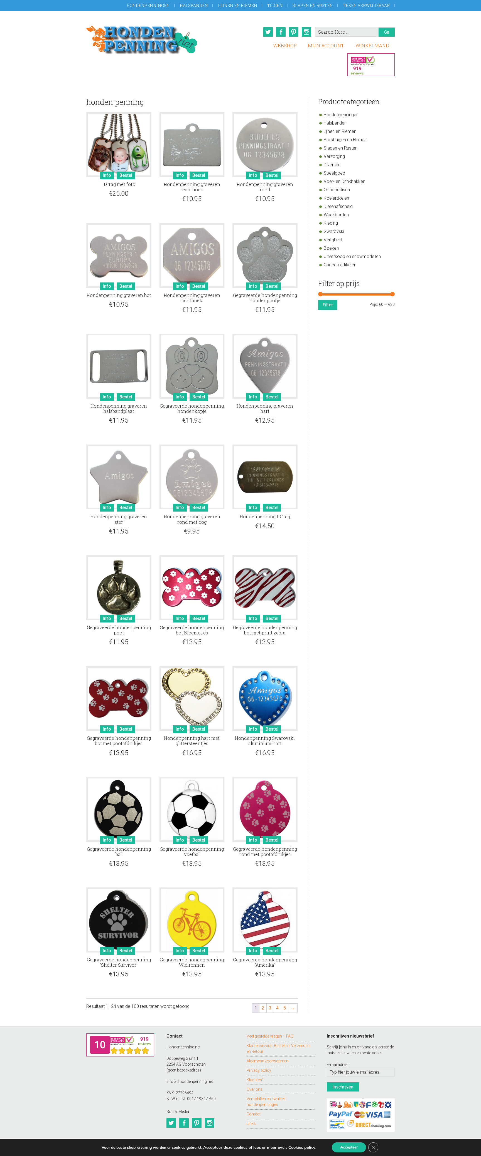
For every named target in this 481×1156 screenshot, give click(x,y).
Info (107, 175)
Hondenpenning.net (142, 38)
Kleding (331, 223)
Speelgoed (334, 173)
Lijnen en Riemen (237, 5)
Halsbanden (194, 5)
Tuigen (275, 5)
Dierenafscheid (338, 206)
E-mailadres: (338, 1064)
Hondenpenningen (148, 5)
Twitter (268, 32)
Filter (328, 304)
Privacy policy (259, 1070)
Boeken (331, 248)
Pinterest (293, 32)
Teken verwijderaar (366, 5)
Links (251, 1123)
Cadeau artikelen (340, 264)
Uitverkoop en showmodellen (352, 256)
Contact (254, 1114)
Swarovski (334, 231)
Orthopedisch (337, 189)
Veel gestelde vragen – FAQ (270, 1036)
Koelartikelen (336, 198)
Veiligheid (333, 239)
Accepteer (349, 1147)
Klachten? (255, 1080)
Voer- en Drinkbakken (344, 181)
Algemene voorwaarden (267, 1061)
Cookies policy (301, 1147)
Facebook (281, 32)
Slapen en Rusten (313, 5)
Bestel (125, 175)
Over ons (254, 1089)
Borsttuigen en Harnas (345, 139)
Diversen (332, 164)
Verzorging (334, 156)
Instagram (306, 32)
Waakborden (336, 214)
